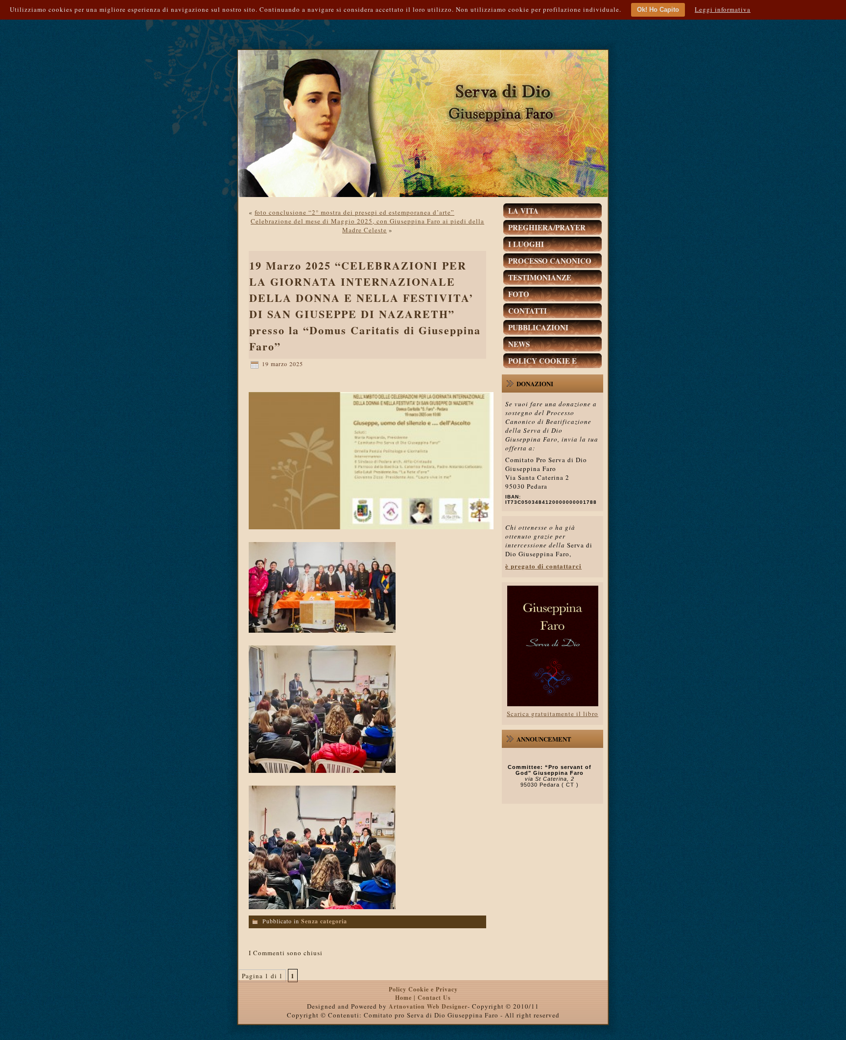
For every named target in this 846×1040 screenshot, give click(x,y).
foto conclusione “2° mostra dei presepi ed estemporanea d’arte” (354, 212)
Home (404, 997)
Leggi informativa (723, 9)
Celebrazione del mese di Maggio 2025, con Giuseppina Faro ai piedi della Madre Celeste (367, 225)
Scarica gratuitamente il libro (552, 713)
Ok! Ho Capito (658, 9)
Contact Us (434, 997)
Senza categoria (324, 921)
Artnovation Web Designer (428, 1006)
